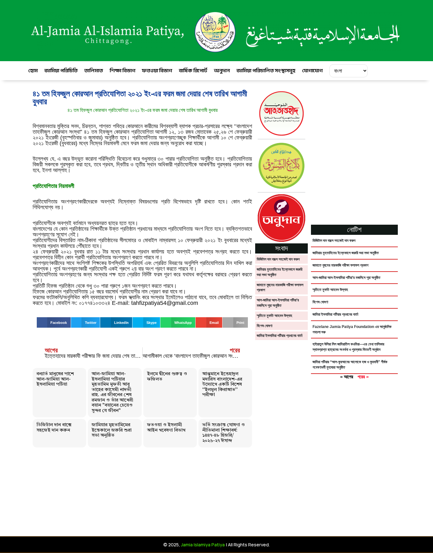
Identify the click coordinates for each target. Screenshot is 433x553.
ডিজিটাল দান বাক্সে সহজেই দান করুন (53, 428)
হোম (33, 70)
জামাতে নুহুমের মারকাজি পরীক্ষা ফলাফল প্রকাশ (340, 265)
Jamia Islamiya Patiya (203, 545)
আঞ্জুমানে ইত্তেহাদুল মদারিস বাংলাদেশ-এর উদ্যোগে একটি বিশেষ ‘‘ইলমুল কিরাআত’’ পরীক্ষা (222, 384)
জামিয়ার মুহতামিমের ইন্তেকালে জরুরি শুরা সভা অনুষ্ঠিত (112, 430)
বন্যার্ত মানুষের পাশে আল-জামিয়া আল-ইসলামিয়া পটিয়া (55, 379)
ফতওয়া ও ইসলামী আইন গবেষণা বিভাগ (166, 428)
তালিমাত (93, 70)
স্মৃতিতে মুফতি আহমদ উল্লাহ (274, 315)
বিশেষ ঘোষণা (264, 326)
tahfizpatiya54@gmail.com (164, 303)
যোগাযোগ (312, 70)
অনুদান (222, 70)
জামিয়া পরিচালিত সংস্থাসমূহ (265, 70)
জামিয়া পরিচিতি (61, 70)
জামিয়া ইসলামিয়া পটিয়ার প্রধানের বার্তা (279, 335)
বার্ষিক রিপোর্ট (193, 70)
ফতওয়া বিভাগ (157, 70)
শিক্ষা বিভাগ (122, 70)
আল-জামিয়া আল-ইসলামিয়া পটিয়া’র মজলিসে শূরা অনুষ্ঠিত (346, 277)
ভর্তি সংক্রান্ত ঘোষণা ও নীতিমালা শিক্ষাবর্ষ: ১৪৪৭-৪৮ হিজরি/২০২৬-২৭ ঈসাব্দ (223, 433)
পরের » (363, 376)
